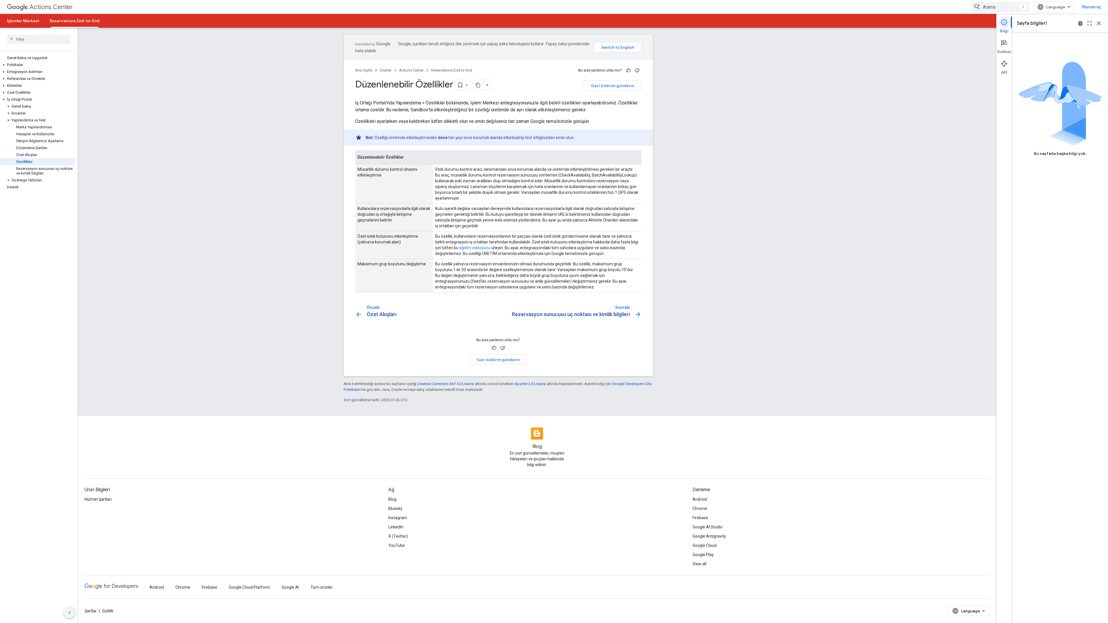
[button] (37, 64)
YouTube (396, 545)
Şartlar (91, 611)
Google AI (290, 587)
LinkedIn (395, 527)
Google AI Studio (707, 527)
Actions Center (51, 7)
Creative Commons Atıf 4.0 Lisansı (445, 384)
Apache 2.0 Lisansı (530, 384)
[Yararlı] (628, 70)
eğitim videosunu (475, 247)
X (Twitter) (398, 536)
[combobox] (1000, 7)
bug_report (1080, 23)
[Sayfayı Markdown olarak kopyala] (478, 85)
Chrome (699, 508)
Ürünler (386, 70)
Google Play (703, 554)
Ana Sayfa (363, 70)
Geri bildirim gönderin (612, 85)
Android (699, 499)
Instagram (397, 517)
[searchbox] (39, 39)
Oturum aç (1091, 7)
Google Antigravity (709, 536)
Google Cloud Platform (249, 587)
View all (699, 564)
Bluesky (395, 508)
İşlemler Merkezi (23, 20)
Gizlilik (107, 611)
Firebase (700, 517)
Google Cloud (704, 545)
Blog (392, 499)
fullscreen (1089, 23)
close (1098, 23)
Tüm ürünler (321, 587)
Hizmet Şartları (98, 499)
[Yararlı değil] (637, 70)
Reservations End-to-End (75, 20)
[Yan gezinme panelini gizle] (69, 612)
